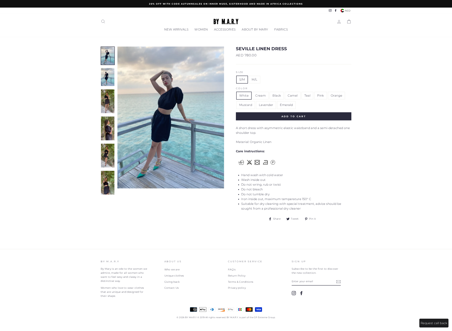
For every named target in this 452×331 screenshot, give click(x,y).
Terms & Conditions (240, 281)
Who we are (172, 269)
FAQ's (232, 269)
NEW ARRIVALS (176, 29)
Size (240, 72)
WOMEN (201, 29)
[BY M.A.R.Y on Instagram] (294, 293)
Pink (320, 95)
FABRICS (281, 29)
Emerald (286, 105)
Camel (293, 95)
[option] (226, 4)
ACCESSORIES (225, 29)
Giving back (172, 281)
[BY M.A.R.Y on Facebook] (301, 293)
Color (242, 88)
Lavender (266, 105)
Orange (336, 95)
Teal (307, 95)
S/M (242, 79)
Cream (260, 95)
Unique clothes (174, 275)
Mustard (245, 105)
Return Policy (237, 275)
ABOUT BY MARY (255, 29)
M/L (254, 79)
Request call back (434, 323)
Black (276, 95)
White (244, 95)
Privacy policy (237, 287)
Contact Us (171, 287)
